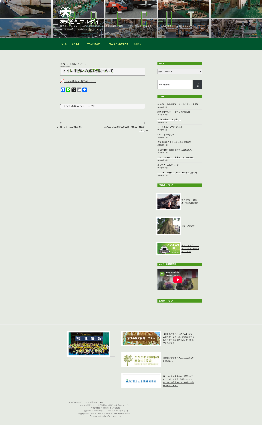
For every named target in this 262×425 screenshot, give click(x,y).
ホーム (64, 44)
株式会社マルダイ (80, 21)
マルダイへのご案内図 (118, 44)
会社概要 (76, 44)
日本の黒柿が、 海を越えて (169, 119)
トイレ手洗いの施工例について (81, 81)
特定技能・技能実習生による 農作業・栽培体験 (177, 104)
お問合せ (137, 44)
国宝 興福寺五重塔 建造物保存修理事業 (174, 142)
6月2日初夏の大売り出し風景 (170, 127)
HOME (62, 64)
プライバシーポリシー (77, 402)
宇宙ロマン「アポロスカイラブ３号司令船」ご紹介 (190, 248)
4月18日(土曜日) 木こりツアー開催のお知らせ (177, 172)
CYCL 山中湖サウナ (165, 135)
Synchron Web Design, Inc (110, 416)
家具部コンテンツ (76, 64)
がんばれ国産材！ (94, 44)
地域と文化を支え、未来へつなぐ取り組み (175, 157)
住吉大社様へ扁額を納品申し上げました (174, 150)
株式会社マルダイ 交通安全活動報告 (173, 112)
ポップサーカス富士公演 (167, 165)
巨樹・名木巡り (188, 226)
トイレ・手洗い (90, 106)
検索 (198, 84)
